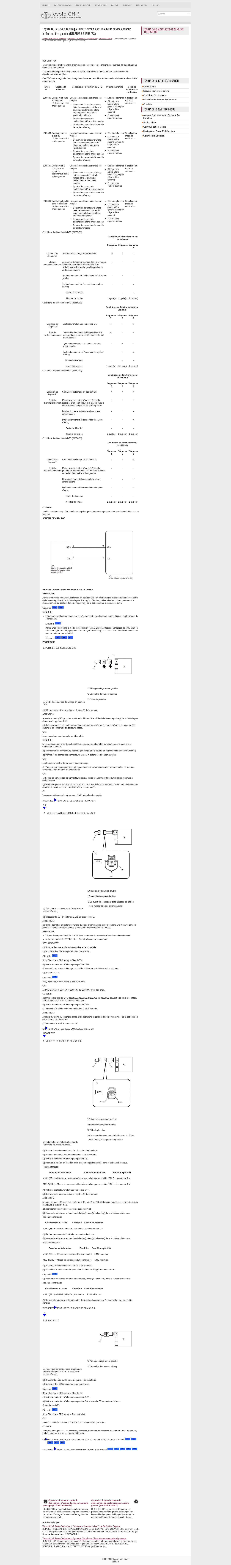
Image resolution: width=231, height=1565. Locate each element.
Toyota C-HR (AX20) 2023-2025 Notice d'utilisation (163, 30)
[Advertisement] (90, 50)
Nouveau (114, 5)
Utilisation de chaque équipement (159, 99)
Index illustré (149, 86)
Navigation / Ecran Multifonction (159, 131)
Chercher (155, 5)
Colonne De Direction (154, 135)
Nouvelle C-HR (101, 5)
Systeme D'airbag (105, 39)
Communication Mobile (154, 127)
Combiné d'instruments (154, 95)
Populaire (127, 5)
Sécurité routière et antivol (156, 91)
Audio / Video (150, 122)
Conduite (147, 104)
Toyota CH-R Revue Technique (54, 39)
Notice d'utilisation (63, 5)
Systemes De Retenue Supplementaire (82, 39)
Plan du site (141, 5)
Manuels (46, 5)
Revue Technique (83, 5)
